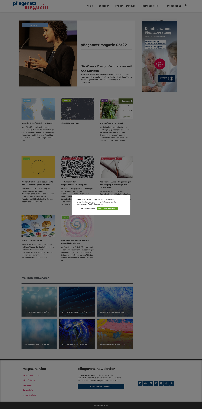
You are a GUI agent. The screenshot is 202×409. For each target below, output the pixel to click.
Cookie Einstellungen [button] (86, 208)
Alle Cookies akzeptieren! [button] (107, 208)
